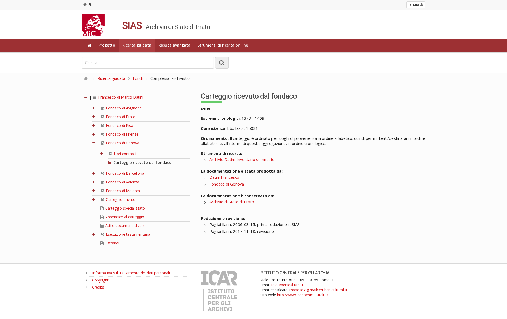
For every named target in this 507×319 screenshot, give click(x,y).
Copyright (100, 280)
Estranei (111, 243)
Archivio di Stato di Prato (231, 201)
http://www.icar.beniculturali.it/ (302, 294)
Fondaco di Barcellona (124, 173)
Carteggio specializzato (124, 208)
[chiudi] (94, 142)
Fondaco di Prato (120, 116)
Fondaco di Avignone (123, 107)
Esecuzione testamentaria (127, 234)
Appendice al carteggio (124, 216)
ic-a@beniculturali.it (287, 284)
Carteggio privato (120, 199)
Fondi (138, 78)
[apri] (94, 107)
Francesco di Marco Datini (120, 97)
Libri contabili (124, 153)
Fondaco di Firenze (121, 134)
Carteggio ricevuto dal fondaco (141, 162)
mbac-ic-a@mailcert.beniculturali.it (318, 289)
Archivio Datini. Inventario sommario (241, 159)
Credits (97, 287)
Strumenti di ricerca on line (223, 45)
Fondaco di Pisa (119, 125)
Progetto (106, 45)
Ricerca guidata (136, 45)
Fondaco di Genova (122, 142)
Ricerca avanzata (174, 45)
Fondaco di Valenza (122, 181)
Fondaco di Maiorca (122, 190)
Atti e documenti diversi (124, 225)
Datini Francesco (224, 177)
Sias (91, 4)
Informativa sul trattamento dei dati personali (130, 272)
